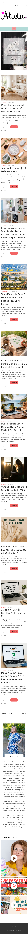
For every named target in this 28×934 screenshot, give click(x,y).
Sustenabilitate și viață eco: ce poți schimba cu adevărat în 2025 (13, 550)
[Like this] (13, 102)
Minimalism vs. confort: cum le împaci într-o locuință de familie (12, 108)
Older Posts (7, 713)
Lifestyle (3, 102)
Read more (14, 126)
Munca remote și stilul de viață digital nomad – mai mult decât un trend (13, 427)
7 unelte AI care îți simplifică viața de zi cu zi (13, 613)
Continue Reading (14, 58)
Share (4, 130)
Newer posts (20, 713)
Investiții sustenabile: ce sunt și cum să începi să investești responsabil (14, 364)
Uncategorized (5, 291)
